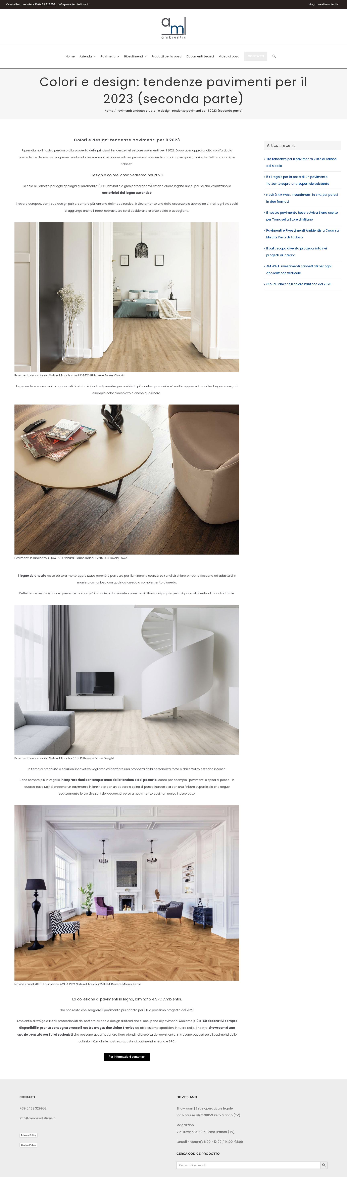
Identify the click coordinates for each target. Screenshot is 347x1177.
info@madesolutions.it (73, 4)
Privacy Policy (28, 1135)
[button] (274, 56)
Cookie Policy (28, 1145)
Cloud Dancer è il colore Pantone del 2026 (298, 284)
